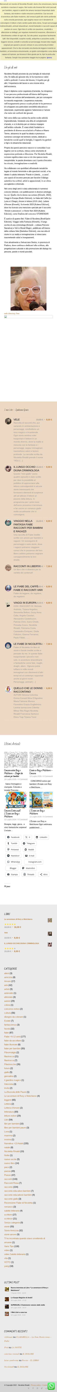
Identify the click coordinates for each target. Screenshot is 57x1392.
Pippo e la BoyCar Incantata (15, 814)
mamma (8, 1144)
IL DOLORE (28, 1362)
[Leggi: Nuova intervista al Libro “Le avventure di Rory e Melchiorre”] (7, 1298)
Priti (6, 1356)
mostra (7, 1148)
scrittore (8, 1223)
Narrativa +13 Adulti (13, 1152)
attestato (8, 1006)
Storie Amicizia (11, 1239)
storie (7, 1235)
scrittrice (8, 1227)
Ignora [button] (49, 58)
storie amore (10, 1243)
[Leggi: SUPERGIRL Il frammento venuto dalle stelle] (7, 1315)
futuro (7, 1077)
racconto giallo (11, 1207)
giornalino (8, 1085)
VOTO (7, 1271)
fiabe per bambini (12, 1057)
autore (7, 1010)
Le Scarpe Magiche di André (21, 1306)
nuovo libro (9, 1172)
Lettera (7, 1113)
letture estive (10, 1124)
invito (6, 1097)
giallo (6, 1081)
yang (6, 1275)
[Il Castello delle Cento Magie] (41, 759)
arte (6, 994)
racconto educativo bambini (17, 1200)
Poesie (7, 1184)
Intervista (8, 1093)
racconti (8, 1188)
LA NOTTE (17, 1356)
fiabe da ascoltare (12, 1049)
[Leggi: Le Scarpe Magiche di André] (7, 1308)
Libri (6, 1128)
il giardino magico (12, 1089)
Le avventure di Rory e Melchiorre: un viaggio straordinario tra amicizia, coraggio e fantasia (14, 774)
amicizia (8, 986)
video (6, 1259)
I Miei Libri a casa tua (19, 1321)
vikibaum (8, 1345)
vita (6, 1267)
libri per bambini (11, 1132)
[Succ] (48, 785)
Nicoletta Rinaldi (12, 1160)
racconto (8, 1196)
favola (7, 1037)
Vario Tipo (9, 1255)
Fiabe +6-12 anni (12, 1045)
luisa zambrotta (11, 1369)
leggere (7, 1109)
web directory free (11, 313)
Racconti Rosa (11, 1192)
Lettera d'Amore (11, 1116)
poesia (7, 1180)
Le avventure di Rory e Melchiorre (20, 1105)
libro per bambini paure (15, 1136)
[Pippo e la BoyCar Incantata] (15, 803)
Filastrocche (10, 1073)
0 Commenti (21, 782)
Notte (6, 1164)
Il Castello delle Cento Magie (40, 770)
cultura (7, 1022)
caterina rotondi (11, 1362)
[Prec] (8, 785)
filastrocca (9, 1065)
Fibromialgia (10, 1061)
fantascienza (10, 1033)
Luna (6, 1140)
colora (7, 1014)
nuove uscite (10, 1168)
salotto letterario (11, 1219)
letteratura (9, 1120)
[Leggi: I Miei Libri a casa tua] (7, 1322)
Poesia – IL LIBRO (30, 1369)
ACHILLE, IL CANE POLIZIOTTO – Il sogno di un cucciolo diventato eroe (41, 817)
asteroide (8, 1002)
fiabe (6, 1041)
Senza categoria (12, 1231)
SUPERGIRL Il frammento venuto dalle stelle (28, 1314)
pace (6, 1176)
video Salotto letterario (14, 1263)
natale (7, 1156)
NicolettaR (9, 1375)
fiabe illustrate (10, 1053)
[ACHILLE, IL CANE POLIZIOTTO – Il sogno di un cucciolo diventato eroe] (41, 803)
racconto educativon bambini (18, 1204)
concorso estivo (11, 1018)
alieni (6, 982)
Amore (7, 990)
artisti (6, 998)
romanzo (8, 1215)
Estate (7, 1029)
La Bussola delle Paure (15, 1101)
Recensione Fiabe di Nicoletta (18, 1211)
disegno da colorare (13, 1025)
